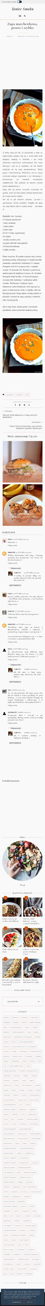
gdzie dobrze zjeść (16, 1066)
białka (27, 1027)
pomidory (27, 1196)
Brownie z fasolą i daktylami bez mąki (31, 981)
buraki (38, 1037)
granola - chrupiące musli (29, 1070)
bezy (5, 1027)
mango (14, 1124)
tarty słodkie (24, 1240)
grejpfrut (7, 1075)
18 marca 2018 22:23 (30, 732)
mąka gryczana (9, 1133)
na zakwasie (24, 1158)
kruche (6, 1114)
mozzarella (29, 1153)
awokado (24, 1017)
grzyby (25, 1075)
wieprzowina (8, 1264)
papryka (6, 1186)
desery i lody (17, 1056)
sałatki (18, 1216)
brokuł (36, 1032)
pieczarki (14, 1191)
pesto (6, 1191)
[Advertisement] (22, 64)
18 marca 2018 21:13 (24, 712)
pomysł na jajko (9, 1201)
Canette (17, 573)
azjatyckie (34, 1017)
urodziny (17, 1254)
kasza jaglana (34, 1100)
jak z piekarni (27, 1085)
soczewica (26, 1220)
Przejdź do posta (22, 479)
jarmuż (37, 1085)
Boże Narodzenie (19, 1032)
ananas (6, 1017)
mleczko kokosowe (10, 1148)
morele (19, 1153)
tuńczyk (31, 1249)
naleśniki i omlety (10, 1162)
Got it (30, 1302)
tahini (6, 1240)
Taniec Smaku (22, 9)
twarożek (7, 1254)
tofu (20, 1244)
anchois (15, 1017)
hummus (6, 1080)
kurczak (15, 1114)
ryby (5, 1216)
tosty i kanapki (9, 1249)
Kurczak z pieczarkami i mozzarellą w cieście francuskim (11, 982)
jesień (6, 1090)
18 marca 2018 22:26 (30, 669)
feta (39, 1061)
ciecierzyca (32, 1046)
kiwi (21, 1104)
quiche (23, 1206)
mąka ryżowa (36, 1138)
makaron (20, 1119)
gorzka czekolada (10, 1070)
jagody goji (7, 1085)
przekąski (21, 1201)
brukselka (7, 1037)
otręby (20, 1182)
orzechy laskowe (30, 1172)
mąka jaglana (22, 1133)
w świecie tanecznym (31, 1254)
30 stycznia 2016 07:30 (23, 624)
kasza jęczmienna (10, 1104)
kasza (24, 1095)
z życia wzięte (22, 1269)
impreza (16, 1080)
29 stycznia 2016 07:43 (20, 593)
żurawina (28, 1273)
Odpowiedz (12, 545)
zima (5, 1273)
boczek (35, 1027)
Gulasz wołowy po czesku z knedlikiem (10, 920)
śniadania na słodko (19, 1235)
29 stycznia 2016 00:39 (23, 552)
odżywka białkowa (24, 1167)
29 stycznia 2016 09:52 (22, 611)
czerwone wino (36, 1051)
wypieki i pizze (9, 1269)
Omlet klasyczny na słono (10, 950)
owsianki (29, 1182)
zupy (27, 394)
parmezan (16, 1186)
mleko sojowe (8, 1153)
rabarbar (7, 1211)
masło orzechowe (25, 1129)
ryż (11, 1216)
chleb (6, 1041)
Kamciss (11, 611)
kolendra (22, 1109)
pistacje (24, 1191)
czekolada (23, 1051)
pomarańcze (16, 1196)
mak (12, 1119)
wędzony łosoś (23, 1259)
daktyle (6, 1056)
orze (19, 1172)
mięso (17, 1143)
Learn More (16, 1302)
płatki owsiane (36, 1191)
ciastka (6, 1046)
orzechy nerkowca (10, 1177)
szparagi (23, 1230)
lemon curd (32, 1114)
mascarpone (34, 1124)
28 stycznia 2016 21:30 (21, 539)
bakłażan (7, 1022)
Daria (10, 593)
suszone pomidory (10, 1230)
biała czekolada (16, 1027)
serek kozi (7, 1220)
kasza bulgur (34, 1095)
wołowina (37, 1264)
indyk (24, 1080)
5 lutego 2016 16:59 (18, 690)
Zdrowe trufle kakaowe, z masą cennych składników (31, 921)
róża (34, 1211)
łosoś (6, 1119)
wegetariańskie (9, 1259)
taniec (14, 1240)
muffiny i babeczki (10, 1158)
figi (5, 1066)
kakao (38, 1090)
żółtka (19, 1273)
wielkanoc (35, 1259)
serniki (17, 1220)
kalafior (7, 1095)
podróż (6, 1196)
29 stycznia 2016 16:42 (32, 573)
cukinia (6, 1051)
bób (29, 1032)
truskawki (21, 1249)
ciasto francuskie (18, 1046)
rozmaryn (25, 1211)
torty (27, 1244)
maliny (6, 1124)
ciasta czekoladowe (26, 1041)
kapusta (16, 1095)
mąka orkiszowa (9, 1138)
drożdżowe (15, 1061)
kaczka (22, 1090)
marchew (19, 394)
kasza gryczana (9, 1100)
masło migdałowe (10, 1129)
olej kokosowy (9, 1172)
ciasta (13, 1041)
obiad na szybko (9, 1167)
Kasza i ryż (22, 1100)
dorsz (6, 1061)
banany (16, 1022)
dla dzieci (10, 394)
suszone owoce (30, 1225)
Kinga (10, 539)
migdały (33, 1143)
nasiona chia (24, 1162)
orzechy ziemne (9, 1182)
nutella (35, 1162)
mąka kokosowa (35, 1133)
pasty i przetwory (29, 1186)
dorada (38, 1056)
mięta (25, 1143)
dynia (25, 1061)
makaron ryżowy (32, 1119)
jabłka (32, 1080)
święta (31, 1235)
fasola (32, 1061)
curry (14, 1051)
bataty (24, 1022)
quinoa (32, 1206)
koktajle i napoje (10, 1109)
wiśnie (18, 1264)
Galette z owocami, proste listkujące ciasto (31, 951)
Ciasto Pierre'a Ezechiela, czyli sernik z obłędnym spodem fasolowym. (25, 427)
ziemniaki (33, 1269)
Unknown (11, 552)
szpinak (32, 1230)
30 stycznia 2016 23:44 (20, 649)
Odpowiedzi (16, 568)
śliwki (6, 1235)
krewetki (32, 1109)
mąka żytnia (8, 1143)
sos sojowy (7, 1225)
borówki (6, 1032)
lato (23, 1114)
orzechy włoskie (26, 1177)
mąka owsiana (23, 1138)
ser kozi (37, 1216)
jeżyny (14, 1090)
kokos (28, 1104)
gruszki (17, 1075)
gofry (28, 1066)
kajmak (30, 1090)
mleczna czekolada (26, 1148)
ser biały (28, 1216)
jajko (17, 1085)
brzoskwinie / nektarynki (23, 1037)
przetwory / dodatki (11, 1206)
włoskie (27, 1264)
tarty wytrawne (9, 1244)
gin (9, 690)
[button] (11, 14)
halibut (34, 1075)
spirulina (18, 1225)
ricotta (16, 1211)
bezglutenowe (35, 1022)
